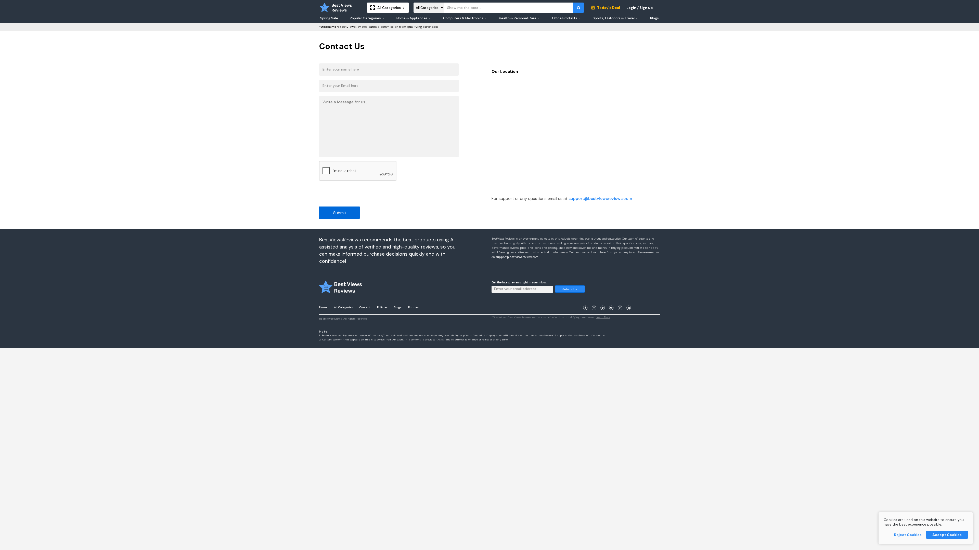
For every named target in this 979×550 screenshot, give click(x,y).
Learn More (603, 317)
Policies (382, 307)
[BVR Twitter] (602, 302)
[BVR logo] (335, 8)
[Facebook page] (585, 302)
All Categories (343, 307)
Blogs (398, 307)
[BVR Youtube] (611, 302)
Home (323, 307)
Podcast (414, 307)
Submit (339, 212)
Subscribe (569, 289)
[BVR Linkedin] (628, 302)
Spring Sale (329, 18)
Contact (364, 307)
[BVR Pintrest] (620, 302)
